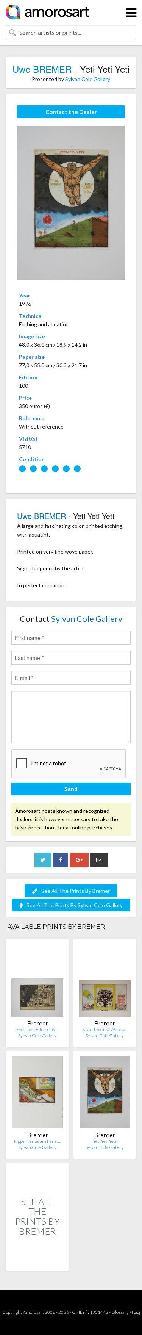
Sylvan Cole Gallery (87, 79)
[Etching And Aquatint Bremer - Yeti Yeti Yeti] (105, 1094)
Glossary (120, 1312)
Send (71, 789)
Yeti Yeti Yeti (104, 1141)
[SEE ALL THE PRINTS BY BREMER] (37, 1262)
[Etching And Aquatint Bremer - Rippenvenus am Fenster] (37, 1094)
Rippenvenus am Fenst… (37, 1141)
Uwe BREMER (42, 68)
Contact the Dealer (71, 111)
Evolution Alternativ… (37, 1029)
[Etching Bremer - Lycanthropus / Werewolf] (105, 982)
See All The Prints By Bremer (75, 890)
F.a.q (136, 1312)
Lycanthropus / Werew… (104, 1029)
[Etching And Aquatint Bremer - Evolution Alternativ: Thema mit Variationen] (37, 982)
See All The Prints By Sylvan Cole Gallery (75, 905)
